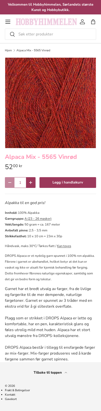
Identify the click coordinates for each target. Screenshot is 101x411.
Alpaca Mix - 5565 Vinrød (33, 50)
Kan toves (64, 246)
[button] (93, 21)
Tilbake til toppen (48, 372)
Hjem (8, 50)
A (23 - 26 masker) (38, 218)
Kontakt (10, 395)
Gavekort (11, 399)
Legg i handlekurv (67, 182)
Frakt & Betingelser (17, 390)
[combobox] (50, 34)
